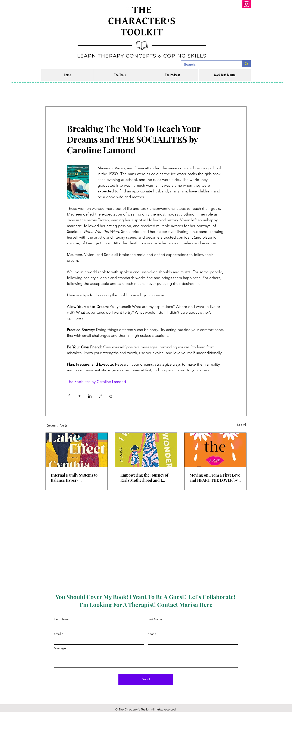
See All (241, 425)
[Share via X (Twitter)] (79, 396)
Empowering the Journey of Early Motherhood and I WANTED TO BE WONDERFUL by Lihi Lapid (144, 478)
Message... (61, 648)
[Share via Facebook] (69, 396)
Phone (152, 633)
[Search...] (246, 64)
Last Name (155, 619)
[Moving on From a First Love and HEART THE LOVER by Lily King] (215, 450)
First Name (61, 619)
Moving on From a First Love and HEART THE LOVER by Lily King (215, 478)
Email (57, 633)
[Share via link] (100, 396)
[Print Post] (111, 396)
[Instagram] (246, 4)
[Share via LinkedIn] (90, 396)
